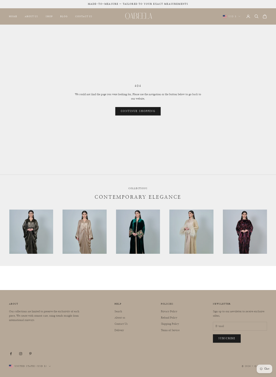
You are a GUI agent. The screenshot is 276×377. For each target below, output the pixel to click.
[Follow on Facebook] (11, 354)
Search (118, 311)
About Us (31, 16)
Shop (49, 16)
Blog (64, 16)
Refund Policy (169, 317)
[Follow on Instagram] (21, 354)
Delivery (119, 330)
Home (13, 16)
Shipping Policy (170, 324)
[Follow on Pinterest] (30, 354)
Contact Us (83, 16)
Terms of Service (170, 330)
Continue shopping (138, 111)
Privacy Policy (169, 311)
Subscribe (226, 338)
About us (120, 317)
